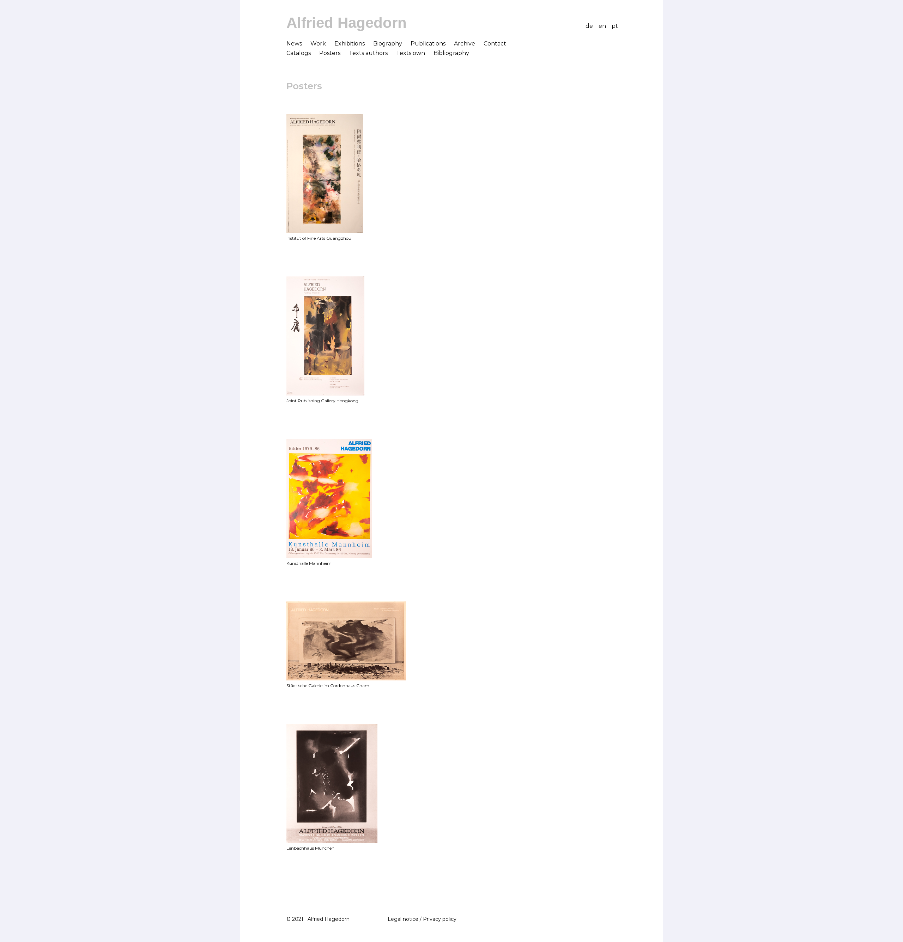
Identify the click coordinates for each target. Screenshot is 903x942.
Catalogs (298, 53)
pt (615, 26)
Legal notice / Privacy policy (420, 919)
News (294, 43)
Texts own (410, 53)
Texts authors (368, 53)
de (589, 26)
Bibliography (451, 53)
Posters (329, 53)
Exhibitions (349, 43)
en (602, 26)
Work (318, 43)
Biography (387, 43)
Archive (464, 43)
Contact (495, 43)
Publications (428, 43)
